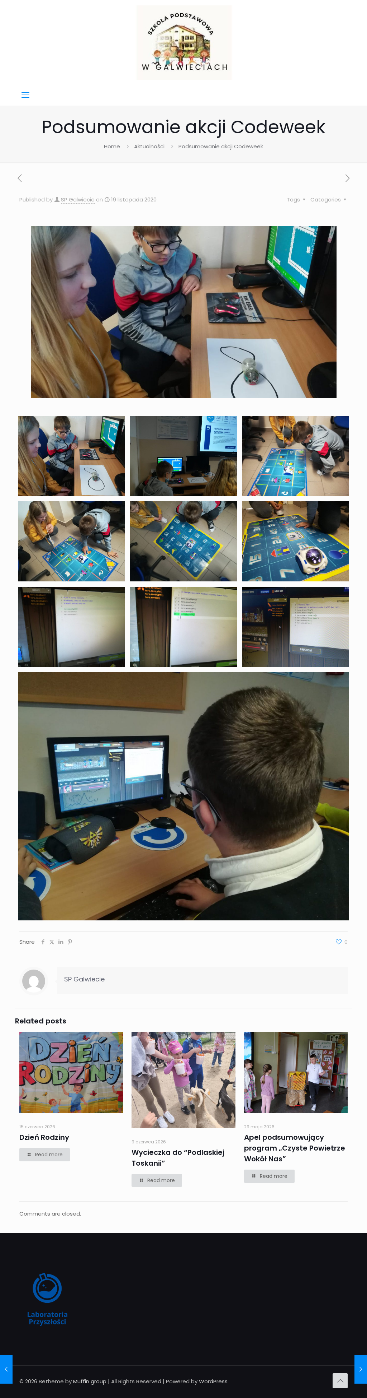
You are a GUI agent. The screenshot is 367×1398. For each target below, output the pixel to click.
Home (112, 146)
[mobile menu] (25, 95)
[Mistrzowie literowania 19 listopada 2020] (6, 1369)
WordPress (213, 1381)
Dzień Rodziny (44, 1137)
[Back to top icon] (340, 1380)
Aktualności (149, 146)
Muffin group (89, 1381)
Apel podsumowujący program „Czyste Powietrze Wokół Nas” (294, 1148)
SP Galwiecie (78, 199)
